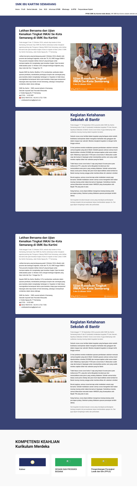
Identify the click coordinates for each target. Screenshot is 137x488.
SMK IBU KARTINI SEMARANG (35, 4)
